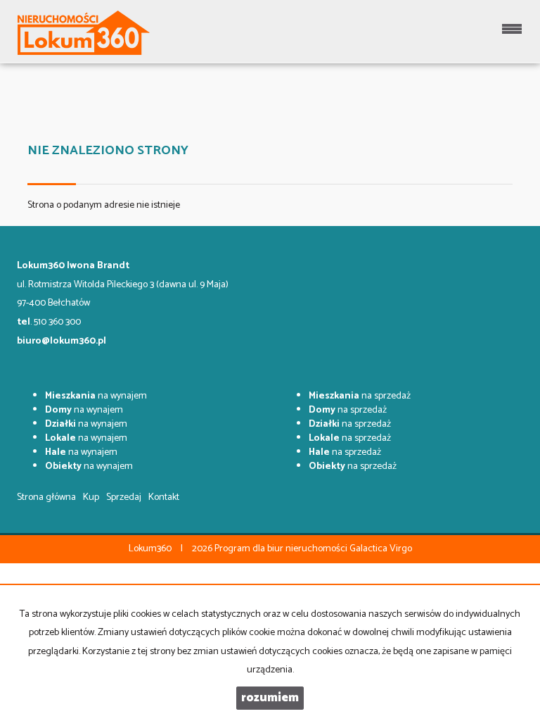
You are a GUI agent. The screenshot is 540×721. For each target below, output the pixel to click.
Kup (91, 497)
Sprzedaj (123, 497)
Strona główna (46, 497)
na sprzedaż (360, 396)
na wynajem (96, 396)
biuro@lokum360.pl (61, 341)
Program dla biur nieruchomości (281, 549)
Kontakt (163, 497)
